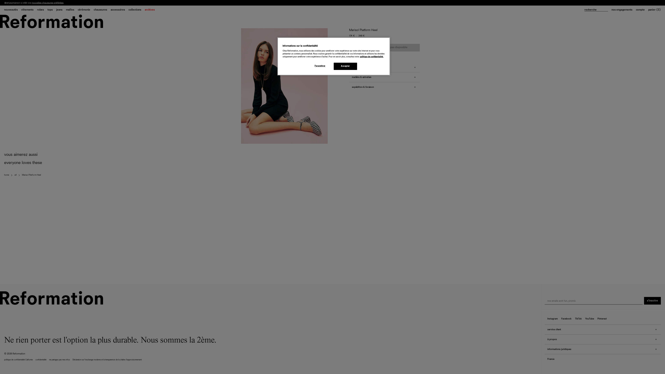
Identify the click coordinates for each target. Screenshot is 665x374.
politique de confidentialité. (371, 57)
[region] (333, 56)
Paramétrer (320, 66)
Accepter (345, 66)
